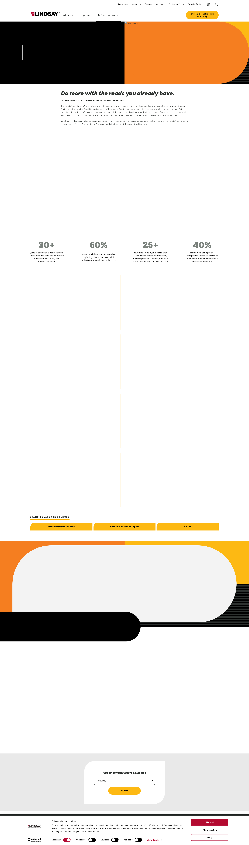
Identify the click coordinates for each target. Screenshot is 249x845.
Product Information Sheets (61, 526)
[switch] (92, 840)
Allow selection (210, 830)
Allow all (210, 822)
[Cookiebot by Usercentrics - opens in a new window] (34, 840)
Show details (153, 840)
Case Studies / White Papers (124, 526)
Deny (209, 837)
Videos (187, 526)
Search (124, 790)
